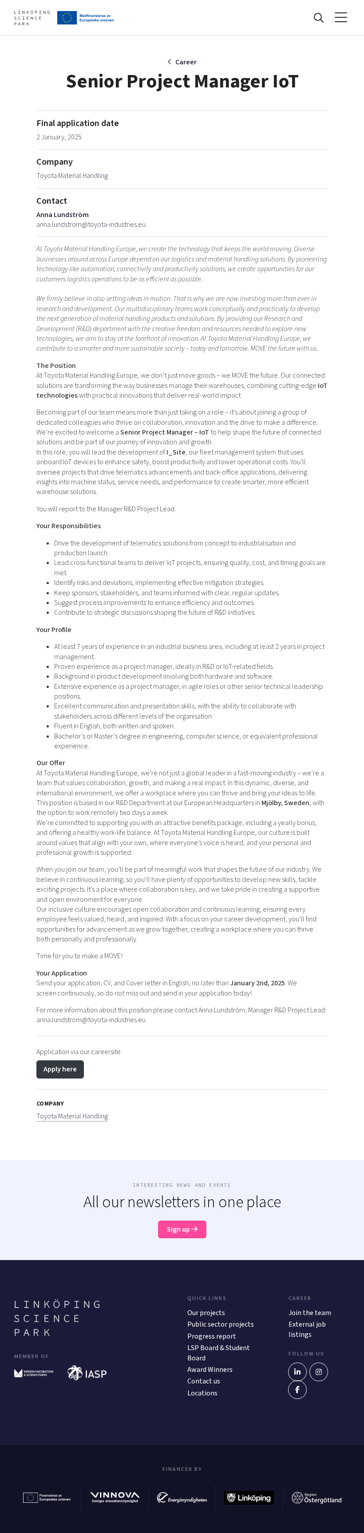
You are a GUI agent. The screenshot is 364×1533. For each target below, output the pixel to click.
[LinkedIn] (297, 1372)
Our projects (206, 1313)
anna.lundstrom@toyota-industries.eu (91, 224)
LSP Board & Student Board (218, 1353)
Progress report (211, 1336)
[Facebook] (297, 1390)
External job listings (307, 1329)
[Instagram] (319, 1372)
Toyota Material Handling (72, 176)
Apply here (60, 1069)
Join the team (310, 1313)
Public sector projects (220, 1324)
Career (186, 62)
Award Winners (210, 1370)
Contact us (203, 1381)
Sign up (179, 1229)
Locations (202, 1393)
